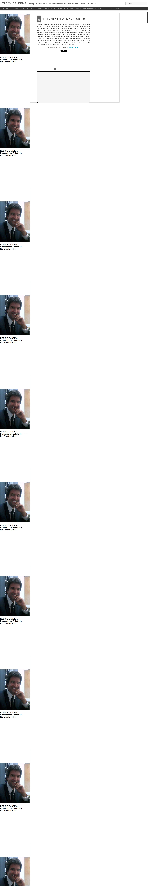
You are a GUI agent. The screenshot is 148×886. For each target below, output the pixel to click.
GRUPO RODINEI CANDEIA (85, 8)
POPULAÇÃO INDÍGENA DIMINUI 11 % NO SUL (64, 18)
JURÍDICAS (38, 8)
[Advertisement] (101, 47)
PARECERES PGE (50, 8)
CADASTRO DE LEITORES (65, 8)
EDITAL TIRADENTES (27, 8)
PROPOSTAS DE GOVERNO (113, 8)
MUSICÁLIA (98, 8)
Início (16, 8)
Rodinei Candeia (74, 47)
